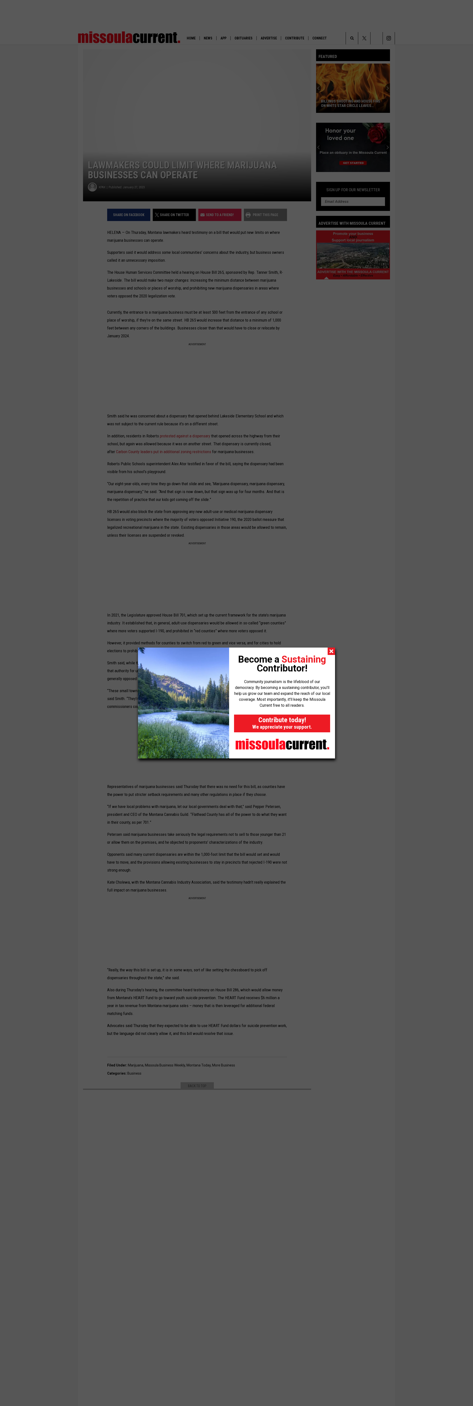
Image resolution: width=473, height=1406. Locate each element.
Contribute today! (282, 723)
